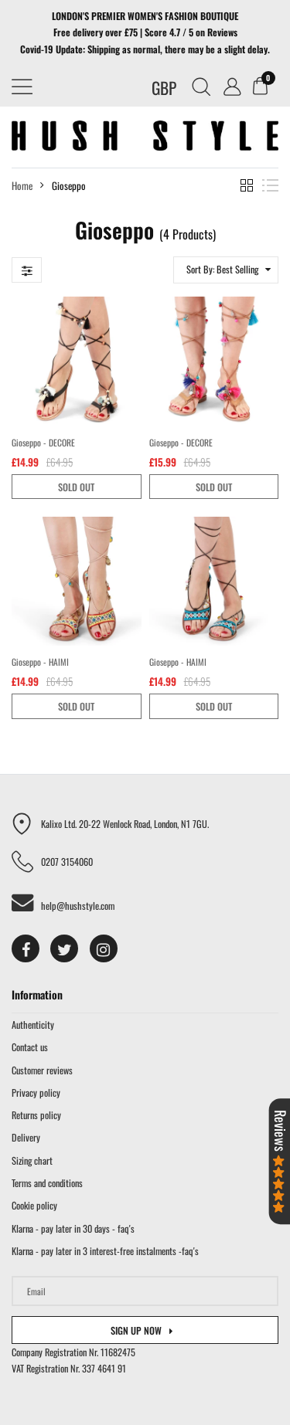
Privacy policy (36, 1092)
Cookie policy (34, 1205)
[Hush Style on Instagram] (104, 948)
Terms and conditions (47, 1183)
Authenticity (33, 1024)
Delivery (26, 1137)
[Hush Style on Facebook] (25, 948)
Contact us (30, 1047)
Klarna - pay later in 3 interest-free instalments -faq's (105, 1250)
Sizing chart (32, 1160)
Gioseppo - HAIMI (40, 661)
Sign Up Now (136, 1330)
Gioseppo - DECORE (43, 442)
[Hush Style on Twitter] (64, 948)
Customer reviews (42, 1070)
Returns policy (36, 1115)
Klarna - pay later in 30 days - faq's (73, 1228)
